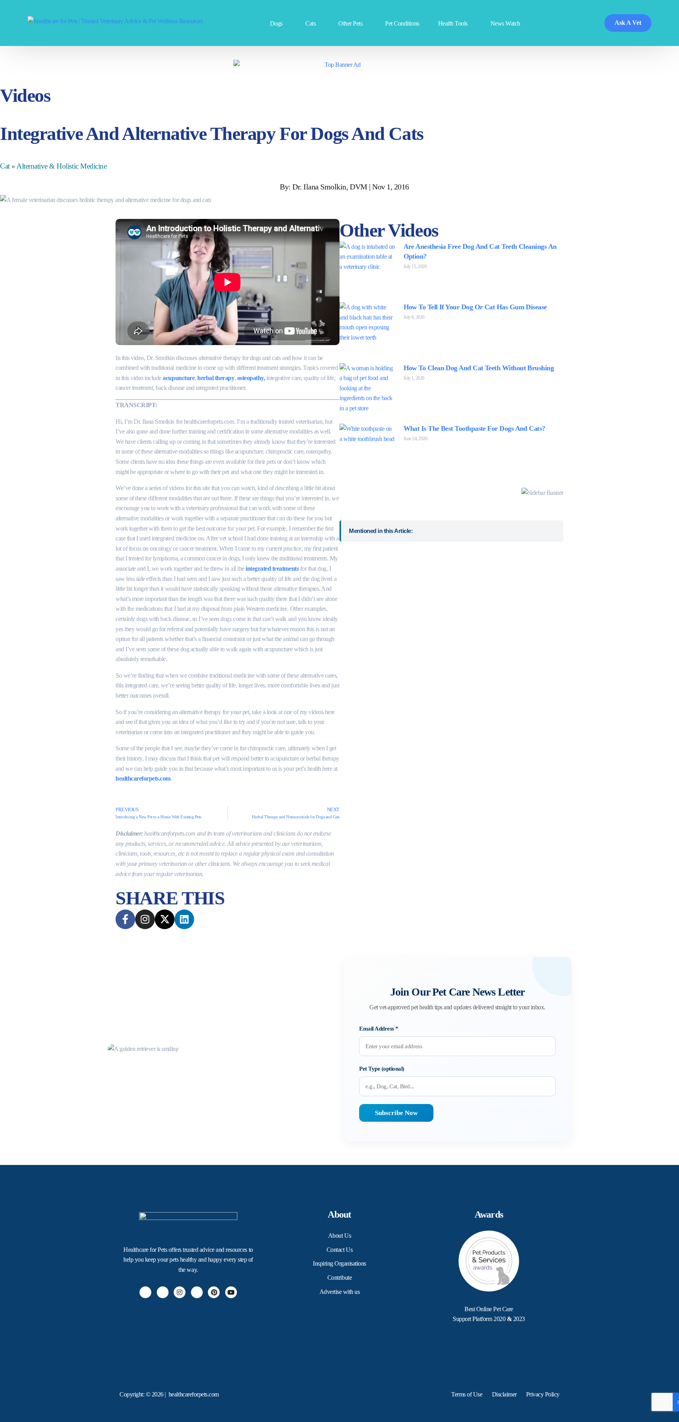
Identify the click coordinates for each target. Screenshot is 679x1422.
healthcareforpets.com (143, 778)
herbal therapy (215, 378)
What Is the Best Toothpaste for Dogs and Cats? (474, 428)
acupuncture (179, 378)
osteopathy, (251, 378)
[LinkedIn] (197, 1292)
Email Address (378, 1028)
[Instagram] (179, 1292)
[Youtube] (231, 1292)
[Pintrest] (214, 1292)
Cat (5, 166)
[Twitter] (163, 1292)
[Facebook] (145, 1292)
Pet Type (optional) (381, 1069)
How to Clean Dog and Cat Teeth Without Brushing (479, 368)
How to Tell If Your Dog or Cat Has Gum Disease (475, 307)
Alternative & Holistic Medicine (61, 166)
